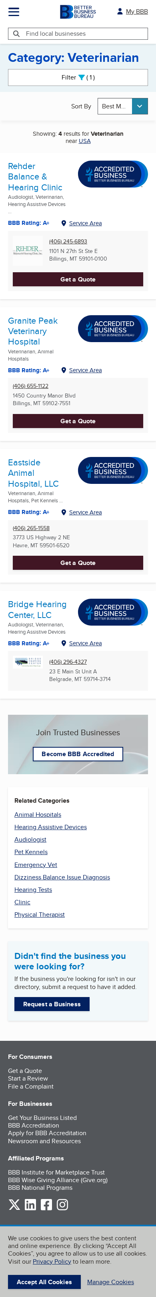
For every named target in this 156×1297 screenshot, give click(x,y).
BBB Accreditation (33, 1125)
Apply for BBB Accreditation (47, 1133)
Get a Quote (78, 279)
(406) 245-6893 (68, 241)
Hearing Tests (33, 889)
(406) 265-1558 (31, 528)
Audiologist (30, 839)
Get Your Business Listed (42, 1117)
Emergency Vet (35, 864)
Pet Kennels (31, 852)
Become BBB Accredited (78, 754)
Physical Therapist (39, 914)
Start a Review (28, 1078)
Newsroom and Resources (44, 1141)
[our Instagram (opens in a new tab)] (62, 1208)
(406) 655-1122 (30, 386)
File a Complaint (31, 1086)
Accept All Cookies (44, 1282)
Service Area (85, 223)
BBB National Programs (40, 1187)
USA (85, 141)
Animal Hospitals (37, 814)
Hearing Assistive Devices (50, 827)
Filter (85, 77)
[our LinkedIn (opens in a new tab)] (30, 1208)
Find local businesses (56, 33)
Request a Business (52, 1004)
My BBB (137, 11)
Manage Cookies (110, 1282)
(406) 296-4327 (68, 662)
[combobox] (123, 106)
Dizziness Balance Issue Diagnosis (62, 877)
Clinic (22, 902)
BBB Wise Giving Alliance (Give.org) (58, 1180)
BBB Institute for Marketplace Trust (56, 1172)
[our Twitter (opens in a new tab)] (14, 1208)
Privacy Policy (52, 1261)
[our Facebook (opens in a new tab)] (46, 1208)
